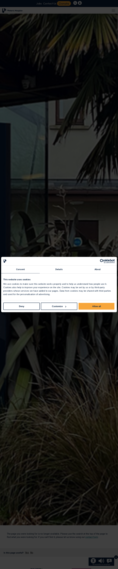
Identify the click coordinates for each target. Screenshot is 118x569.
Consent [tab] (20, 269)
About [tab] (98, 269)
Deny (21, 306)
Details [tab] (59, 269)
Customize (57, 306)
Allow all (96, 306)
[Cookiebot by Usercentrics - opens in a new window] (102, 261)
